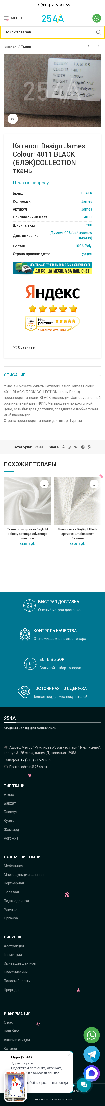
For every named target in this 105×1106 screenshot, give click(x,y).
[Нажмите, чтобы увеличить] (13, 119)
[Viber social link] (89, 447)
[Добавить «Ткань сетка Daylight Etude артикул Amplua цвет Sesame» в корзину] (94, 484)
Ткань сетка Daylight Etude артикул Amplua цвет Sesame (77, 533)
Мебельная (13, 866)
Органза (11, 918)
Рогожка (11, 838)
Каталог (11, 1048)
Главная (10, 46)
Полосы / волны (17, 981)
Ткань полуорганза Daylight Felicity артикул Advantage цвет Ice (27, 533)
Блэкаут (11, 812)
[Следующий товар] (98, 46)
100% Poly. (83, 246)
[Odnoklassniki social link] (63, 447)
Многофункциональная (24, 874)
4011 (88, 217)
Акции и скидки (17, 1040)
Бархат (10, 803)
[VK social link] (76, 447)
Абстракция (14, 946)
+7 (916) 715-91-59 (35, 760)
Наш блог (11, 1031)
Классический (16, 972)
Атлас (9, 795)
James (86, 201)
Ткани (26, 46)
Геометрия (13, 955)
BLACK (86, 193)
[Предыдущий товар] (88, 46)
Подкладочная (16, 901)
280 (89, 225)
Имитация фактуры (20, 963)
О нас (8, 1022)
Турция (86, 254)
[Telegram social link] (83, 447)
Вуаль (9, 821)
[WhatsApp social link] (69, 447)
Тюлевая (11, 892)
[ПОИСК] (98, 32)
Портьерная (14, 883)
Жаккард (11, 830)
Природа (11, 990)
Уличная (11, 909)
